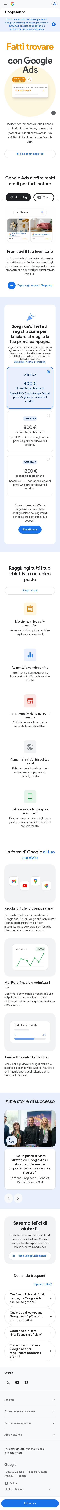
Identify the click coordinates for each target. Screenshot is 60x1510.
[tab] (22, 197)
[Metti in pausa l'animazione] (53, 114)
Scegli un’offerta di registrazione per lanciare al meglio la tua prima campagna (30, 339)
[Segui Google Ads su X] (8, 1387)
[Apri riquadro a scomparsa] (5, 3)
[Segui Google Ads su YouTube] (17, 1387)
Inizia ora (30, 1503)
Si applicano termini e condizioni (29, 367)
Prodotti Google (38, 1477)
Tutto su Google (14, 1477)
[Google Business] (12, 3)
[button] (30, 1303)
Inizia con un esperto (30, 154)
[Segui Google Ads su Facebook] (26, 1387)
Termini (21, 1481)
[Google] (10, 1470)
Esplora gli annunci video (35, 290)
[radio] (30, 393)
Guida (13, 1488)
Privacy (8, 1481)
